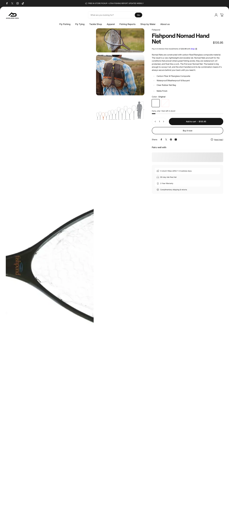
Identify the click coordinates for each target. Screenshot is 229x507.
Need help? (218, 140)
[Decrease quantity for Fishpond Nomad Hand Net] (154, 121)
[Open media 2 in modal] (120, 40)
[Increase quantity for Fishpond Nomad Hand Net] (164, 121)
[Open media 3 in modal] (120, 75)
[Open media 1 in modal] (50, 266)
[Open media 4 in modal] (120, 110)
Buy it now (187, 130)
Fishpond (156, 30)
